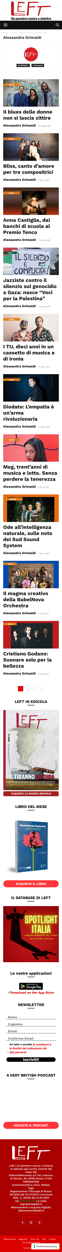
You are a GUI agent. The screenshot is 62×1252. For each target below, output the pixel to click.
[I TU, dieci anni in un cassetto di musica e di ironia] (31, 327)
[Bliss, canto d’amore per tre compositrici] (31, 147)
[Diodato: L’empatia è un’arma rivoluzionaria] (31, 388)
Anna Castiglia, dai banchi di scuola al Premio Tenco (26, 226)
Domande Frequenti (31, 1242)
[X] (39, 1223)
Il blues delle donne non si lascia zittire (27, 115)
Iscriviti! (31, 1059)
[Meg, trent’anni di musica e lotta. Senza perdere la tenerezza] (31, 448)
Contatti (52, 1239)
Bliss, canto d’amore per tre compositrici (28, 169)
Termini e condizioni (31, 1213)
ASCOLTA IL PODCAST (31, 1125)
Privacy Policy (31, 1216)
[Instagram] (31, 1222)
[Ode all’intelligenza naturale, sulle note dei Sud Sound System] (31, 508)
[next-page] (40, 688)
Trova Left (34, 1239)
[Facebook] (22, 1223)
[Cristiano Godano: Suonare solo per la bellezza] (31, 634)
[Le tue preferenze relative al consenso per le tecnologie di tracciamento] (45, 1246)
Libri (44, 1239)
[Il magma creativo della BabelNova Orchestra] (31, 574)
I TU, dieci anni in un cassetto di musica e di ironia (29, 353)
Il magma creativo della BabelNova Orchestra (25, 599)
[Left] (31, 10)
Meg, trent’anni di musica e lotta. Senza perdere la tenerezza (30, 473)
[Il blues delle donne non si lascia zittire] (31, 93)
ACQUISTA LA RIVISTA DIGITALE (31, 793)
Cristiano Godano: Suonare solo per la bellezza (27, 660)
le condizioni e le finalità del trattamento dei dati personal (30, 1048)
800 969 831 (27, 1200)
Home (6, 32)
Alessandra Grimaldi (19, 125)
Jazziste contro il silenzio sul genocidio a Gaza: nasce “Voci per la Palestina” (30, 289)
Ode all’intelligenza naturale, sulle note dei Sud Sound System (27, 536)
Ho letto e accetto (30, 1048)
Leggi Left (23, 1239)
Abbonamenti (10, 1239)
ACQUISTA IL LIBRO (31, 884)
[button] (5, 25)
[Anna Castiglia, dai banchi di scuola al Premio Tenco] (31, 201)
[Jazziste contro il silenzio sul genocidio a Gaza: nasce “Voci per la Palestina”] (31, 261)
